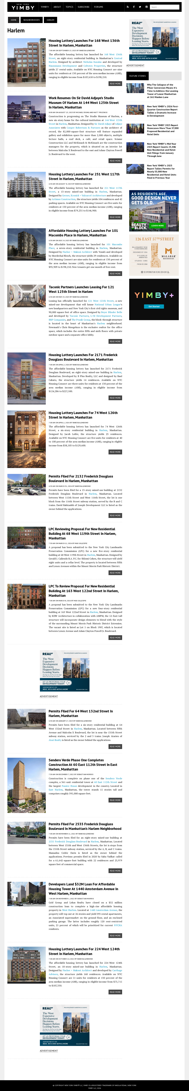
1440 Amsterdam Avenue (103, 910)
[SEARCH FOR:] (164, 6)
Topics (69, 6)
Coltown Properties (94, 65)
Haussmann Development (63, 65)
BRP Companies (57, 319)
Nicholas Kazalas (92, 62)
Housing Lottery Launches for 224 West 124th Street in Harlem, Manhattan (84, 951)
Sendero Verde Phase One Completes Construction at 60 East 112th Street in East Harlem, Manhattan (83, 764)
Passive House (69, 786)
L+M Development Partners (106, 315)
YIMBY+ (45, 6)
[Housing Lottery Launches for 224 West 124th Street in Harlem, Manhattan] (26, 981)
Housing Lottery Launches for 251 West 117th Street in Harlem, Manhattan (84, 176)
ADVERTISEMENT (49, 696)
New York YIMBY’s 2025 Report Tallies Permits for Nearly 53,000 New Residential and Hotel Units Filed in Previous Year (161, 171)
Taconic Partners (79, 315)
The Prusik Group (80, 319)
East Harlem (56, 789)
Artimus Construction (63, 199)
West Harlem (69, 910)
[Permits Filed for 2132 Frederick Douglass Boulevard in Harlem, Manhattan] (26, 493)
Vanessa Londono (87, 50)
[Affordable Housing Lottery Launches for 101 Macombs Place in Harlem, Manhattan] (26, 258)
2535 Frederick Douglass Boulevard (68, 841)
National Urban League (107, 304)
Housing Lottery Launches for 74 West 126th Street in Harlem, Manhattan (83, 415)
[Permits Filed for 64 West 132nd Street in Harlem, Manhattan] (26, 727)
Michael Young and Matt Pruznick (91, 112)
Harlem (63, 123)
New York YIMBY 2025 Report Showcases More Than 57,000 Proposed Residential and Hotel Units (163, 130)
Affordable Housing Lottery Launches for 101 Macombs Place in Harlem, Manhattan (83, 232)
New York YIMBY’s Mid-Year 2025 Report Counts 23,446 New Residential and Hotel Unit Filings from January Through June (161, 149)
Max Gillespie (81, 543)
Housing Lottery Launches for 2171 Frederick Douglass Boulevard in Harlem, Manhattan (83, 357)
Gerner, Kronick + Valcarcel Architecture (84, 195)
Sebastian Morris (85, 774)
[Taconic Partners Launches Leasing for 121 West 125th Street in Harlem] (26, 305)
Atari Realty (55, 740)
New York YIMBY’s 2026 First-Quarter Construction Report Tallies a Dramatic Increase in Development (163, 111)
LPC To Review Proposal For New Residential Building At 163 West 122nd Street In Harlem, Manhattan (83, 591)
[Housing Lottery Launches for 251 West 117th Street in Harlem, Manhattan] (26, 195)
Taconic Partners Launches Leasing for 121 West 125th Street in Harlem (81, 289)
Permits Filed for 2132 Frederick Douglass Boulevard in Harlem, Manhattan (81, 478)
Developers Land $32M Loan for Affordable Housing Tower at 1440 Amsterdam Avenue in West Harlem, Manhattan (83, 889)
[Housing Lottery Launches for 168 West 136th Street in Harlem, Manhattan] (26, 84)
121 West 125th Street (101, 300)
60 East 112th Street (105, 782)
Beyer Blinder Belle (111, 312)
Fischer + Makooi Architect (77, 252)
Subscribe (83, 6)
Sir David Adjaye (102, 123)
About (57, 6)
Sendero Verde (114, 778)
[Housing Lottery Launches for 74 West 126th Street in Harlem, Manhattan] (26, 466)
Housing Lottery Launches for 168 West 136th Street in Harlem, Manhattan (84, 42)
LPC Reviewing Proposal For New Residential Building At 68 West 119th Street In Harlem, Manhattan (82, 533)
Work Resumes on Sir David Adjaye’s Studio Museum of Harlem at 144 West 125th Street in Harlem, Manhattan (84, 102)
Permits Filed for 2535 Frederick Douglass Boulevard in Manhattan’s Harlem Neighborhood (85, 826)
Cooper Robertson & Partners (83, 127)
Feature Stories (137, 76)
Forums (98, 6)
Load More (64, 1066)
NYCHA (118, 925)
